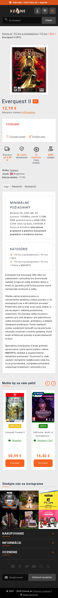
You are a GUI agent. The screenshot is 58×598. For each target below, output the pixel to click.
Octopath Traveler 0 (15, 432)
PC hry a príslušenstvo (27, 255)
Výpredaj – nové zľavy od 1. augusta (31, 2)
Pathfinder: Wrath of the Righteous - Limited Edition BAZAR (43, 434)
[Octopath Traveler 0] (15, 407)
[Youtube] (34, 566)
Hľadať (48, 20)
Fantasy (14, 170)
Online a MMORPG (21, 265)
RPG (14, 258)
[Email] (13, 566)
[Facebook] (20, 566)
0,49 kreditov (28, 112)
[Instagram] (41, 566)
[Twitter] (27, 566)
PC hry (44, 255)
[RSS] (48, 566)
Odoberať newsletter (42, 577)
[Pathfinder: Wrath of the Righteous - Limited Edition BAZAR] (43, 407)
